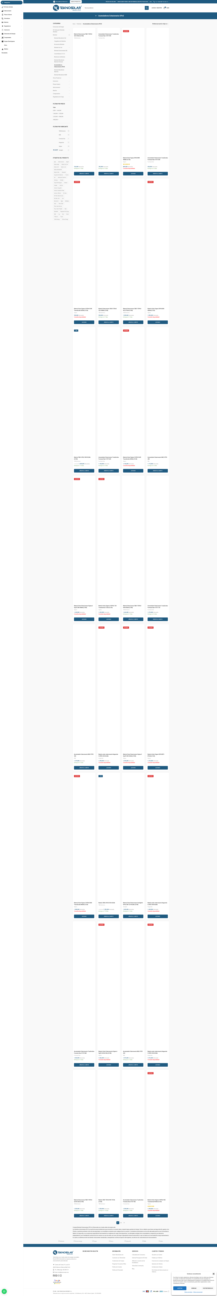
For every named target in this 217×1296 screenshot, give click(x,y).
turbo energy (57, 219)
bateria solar (56, 172)
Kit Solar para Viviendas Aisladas (58, 31)
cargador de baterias (58, 175)
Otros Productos (57, 78)
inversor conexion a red (59, 190)
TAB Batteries (77, 38)
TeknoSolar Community (138, 1265)
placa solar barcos (58, 206)
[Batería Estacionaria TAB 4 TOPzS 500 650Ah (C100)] (133, 540)
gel (54, 177)
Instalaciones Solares (157, 1267)
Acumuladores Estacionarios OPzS (59, 66)
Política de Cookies (188, 1292)
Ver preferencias (208, 1288)
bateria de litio (65, 164)
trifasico (56, 216)
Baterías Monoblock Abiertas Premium (59, 61)
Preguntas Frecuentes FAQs (119, 1264)
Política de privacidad (197, 1292)
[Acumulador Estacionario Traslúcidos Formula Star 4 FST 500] (158, 92)
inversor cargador (58, 188)
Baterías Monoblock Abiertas (59, 70)
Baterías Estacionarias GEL (60, 50)
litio (63, 198)
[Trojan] (94, 1241)
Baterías (55, 35)
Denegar (193, 1288)
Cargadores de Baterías (60, 41)
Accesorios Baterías (59, 44)
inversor (61, 185)
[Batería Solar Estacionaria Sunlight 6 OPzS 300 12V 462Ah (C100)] (133, 837)
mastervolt (56, 201)
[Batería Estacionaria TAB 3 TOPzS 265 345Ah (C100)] (84, 30)
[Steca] (111, 1241)
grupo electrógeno (58, 182)
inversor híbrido (57, 193)
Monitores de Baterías (59, 57)
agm (55, 161)
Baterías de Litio (58, 47)
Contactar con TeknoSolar (118, 1258)
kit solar (65, 193)
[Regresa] (96, 15)
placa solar (61, 203)
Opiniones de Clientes (157, 1264)
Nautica (55, 90)
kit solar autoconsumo (58, 195)
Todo (54, 107)
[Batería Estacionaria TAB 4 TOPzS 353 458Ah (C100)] (108, 243)
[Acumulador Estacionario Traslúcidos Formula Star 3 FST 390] (108, 30)
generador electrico (62, 177)
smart (67, 214)
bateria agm (56, 164)
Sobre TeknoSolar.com (117, 1254)
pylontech (56, 211)
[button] (213, 1274)
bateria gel (56, 167)
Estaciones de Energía (58, 27)
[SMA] (144, 1241)
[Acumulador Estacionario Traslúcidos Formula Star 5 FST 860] (84, 986)
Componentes (56, 93)
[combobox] (116, 8)
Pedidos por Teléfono (157, 1258)
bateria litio (63, 167)
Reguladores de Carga (58, 97)
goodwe (61, 180)
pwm (66, 208)
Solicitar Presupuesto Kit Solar (139, 1258)
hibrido (65, 182)
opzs (55, 203)
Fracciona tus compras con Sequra (160, 1261)
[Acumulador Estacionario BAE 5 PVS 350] (84, 689)
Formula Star (101, 38)
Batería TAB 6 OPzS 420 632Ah (106, 903)
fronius (67, 175)
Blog (133, 1269)
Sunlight (125, 906)
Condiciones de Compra (118, 1261)
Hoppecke (100, 758)
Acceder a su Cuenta (157, 1254)
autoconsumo (61, 161)
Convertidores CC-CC (59, 54)
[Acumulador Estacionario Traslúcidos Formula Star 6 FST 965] (133, 1134)
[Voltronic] (61, 1241)
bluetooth (64, 172)
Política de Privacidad (117, 1270)
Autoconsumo (56, 87)
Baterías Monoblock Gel (60, 38)
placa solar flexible (58, 208)
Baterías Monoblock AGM (60, 75)
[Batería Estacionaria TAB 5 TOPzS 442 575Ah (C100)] (133, 243)
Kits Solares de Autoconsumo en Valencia (160, 1271)
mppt (62, 201)
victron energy (65, 219)
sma (63, 214)
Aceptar (179, 1288)
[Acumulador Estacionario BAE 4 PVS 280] (158, 392)
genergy (56, 180)
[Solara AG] (127, 1241)
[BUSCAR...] (147, 8)
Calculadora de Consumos (138, 1254)
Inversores (55, 81)
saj (59, 214)
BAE (149, 461)
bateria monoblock (58, 169)
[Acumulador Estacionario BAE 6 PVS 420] (133, 986)
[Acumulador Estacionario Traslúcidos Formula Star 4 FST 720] (158, 540)
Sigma (124, 162)
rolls (55, 214)
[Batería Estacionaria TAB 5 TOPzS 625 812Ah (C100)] (84, 1134)
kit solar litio (57, 198)
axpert (67, 161)
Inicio (74, 24)
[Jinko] (160, 1241)
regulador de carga (64, 211)
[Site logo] (67, 7)
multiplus (67, 201)
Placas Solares (56, 84)
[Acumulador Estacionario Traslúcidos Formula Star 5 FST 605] (108, 392)
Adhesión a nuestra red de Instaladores (138, 1261)
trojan (61, 216)
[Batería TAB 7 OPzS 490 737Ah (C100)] (108, 1134)
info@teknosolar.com (63, 1272)
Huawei (55, 185)
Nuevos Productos (76, 1)
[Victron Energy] (78, 1241)
